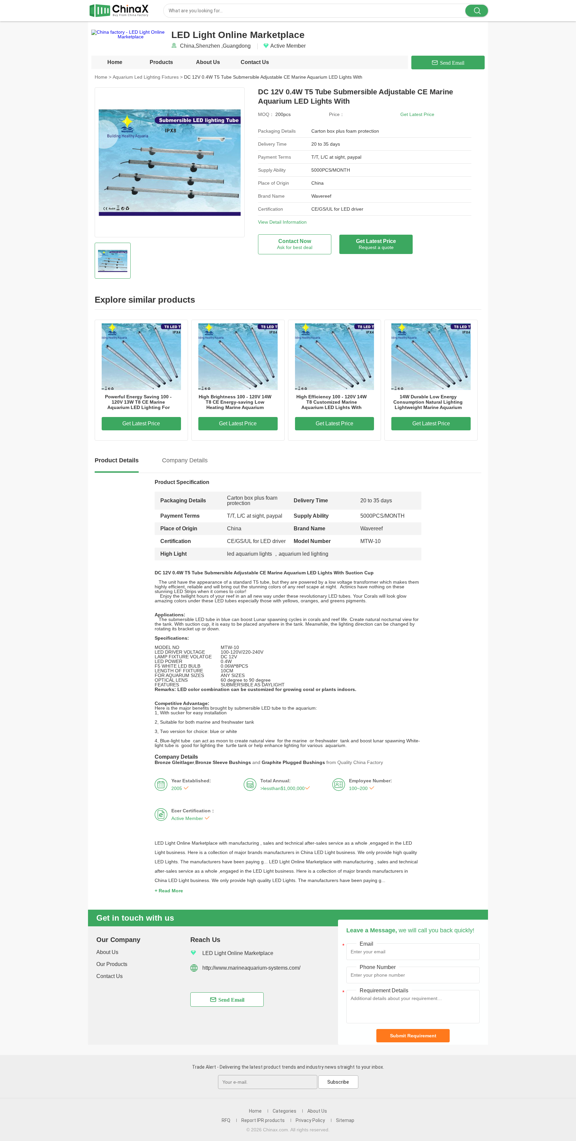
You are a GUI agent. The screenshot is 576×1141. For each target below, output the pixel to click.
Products (161, 62)
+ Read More (169, 890)
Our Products (111, 964)
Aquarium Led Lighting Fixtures (148, 77)
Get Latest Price (417, 114)
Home (114, 62)
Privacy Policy (310, 1120)
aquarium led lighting (303, 554)
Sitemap (345, 1120)
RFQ (226, 1120)
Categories (284, 1111)
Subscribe (338, 1082)
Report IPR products (263, 1120)
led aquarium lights (249, 554)
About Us (208, 62)
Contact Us (255, 62)
